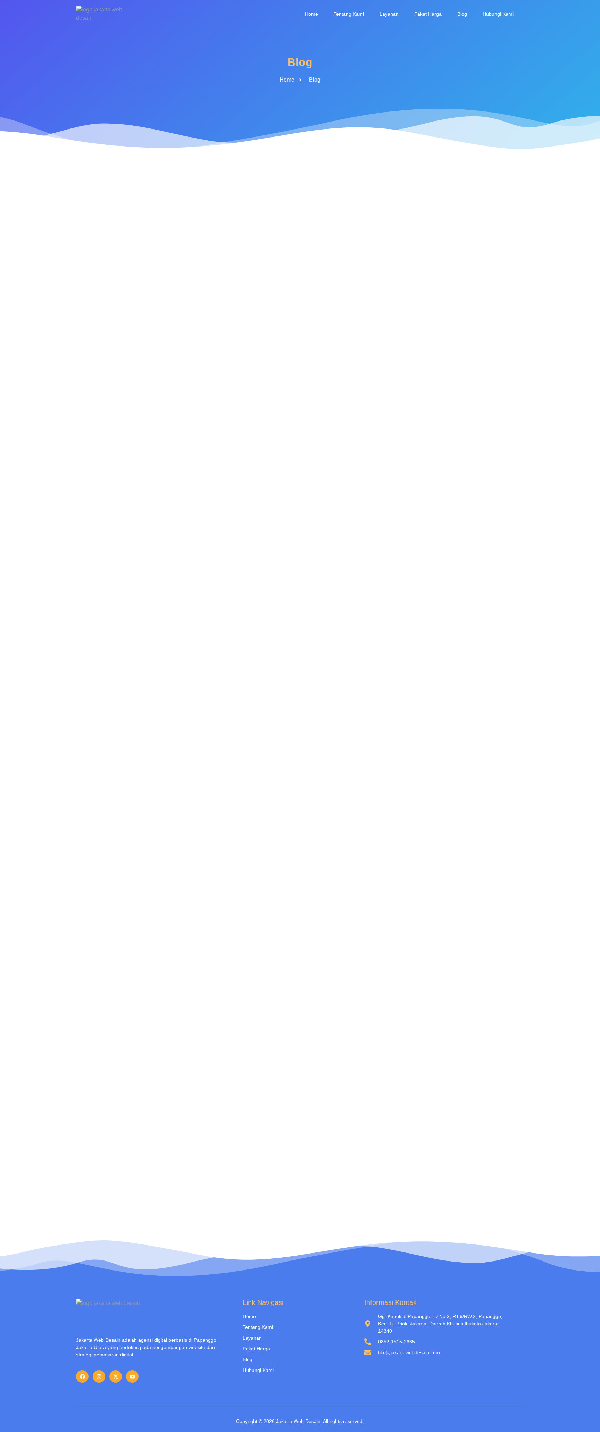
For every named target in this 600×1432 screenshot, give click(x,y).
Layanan (389, 14)
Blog (462, 14)
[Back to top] (584, 1416)
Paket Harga (428, 14)
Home (311, 14)
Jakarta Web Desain (298, 1421)
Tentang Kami (349, 14)
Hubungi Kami (498, 14)
